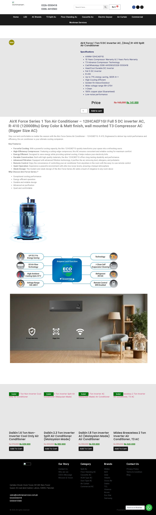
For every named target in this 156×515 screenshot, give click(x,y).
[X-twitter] (138, 7)
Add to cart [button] (16, 448)
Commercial (137, 17)
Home (16, 17)
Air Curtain (122, 17)
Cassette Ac (87, 17)
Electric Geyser (105, 17)
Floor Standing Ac (69, 17)
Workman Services (78, 22)
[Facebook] (134, 7)
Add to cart (96, 111)
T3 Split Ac (51, 17)
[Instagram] (142, 7)
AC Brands (36, 17)
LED (25, 17)
